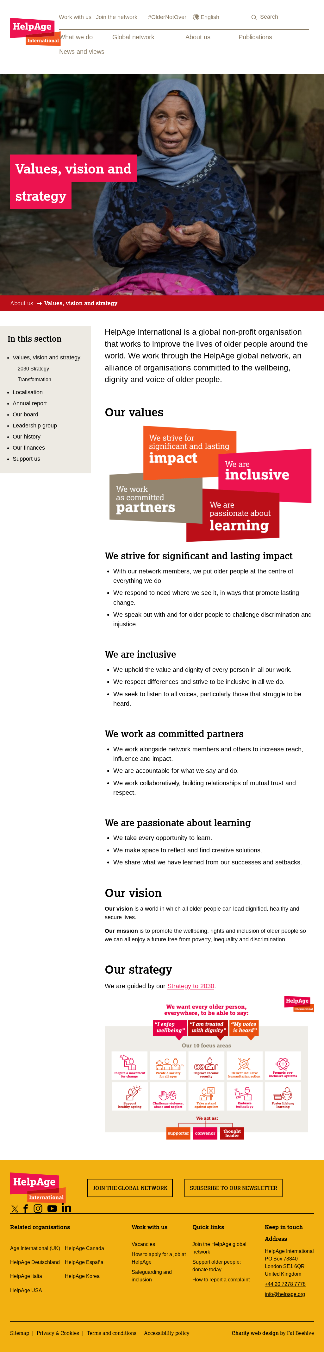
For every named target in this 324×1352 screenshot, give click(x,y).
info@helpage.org (285, 1294)
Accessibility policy (167, 1333)
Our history (26, 436)
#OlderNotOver (167, 17)
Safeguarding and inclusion (152, 1275)
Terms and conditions (111, 1333)
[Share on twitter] (15, 1209)
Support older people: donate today (216, 1265)
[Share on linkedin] (66, 1209)
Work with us (75, 17)
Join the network (116, 17)
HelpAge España (84, 1262)
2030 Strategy (33, 368)
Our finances (29, 448)
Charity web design (255, 1333)
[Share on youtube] (52, 1209)
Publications (255, 37)
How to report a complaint (221, 1279)
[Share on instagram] (38, 1209)
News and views (81, 51)
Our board (25, 414)
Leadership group (35, 425)
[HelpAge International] (35, 32)
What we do (76, 37)
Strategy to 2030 (190, 985)
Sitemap (19, 1333)
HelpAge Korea (82, 1276)
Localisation (28, 392)
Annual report (30, 403)
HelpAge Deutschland (35, 1262)
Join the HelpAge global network (219, 1247)
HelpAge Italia (26, 1276)
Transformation (34, 379)
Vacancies (143, 1244)
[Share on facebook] (26, 1209)
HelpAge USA (26, 1290)
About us (197, 37)
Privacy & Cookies (58, 1333)
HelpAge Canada (84, 1248)
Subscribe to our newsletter (233, 1188)
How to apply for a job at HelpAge (159, 1258)
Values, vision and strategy (80, 303)
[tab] (26, 303)
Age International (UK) (35, 1248)
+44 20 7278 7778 (285, 1284)
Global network (133, 37)
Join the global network (130, 1188)
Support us (26, 459)
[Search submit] (254, 18)
